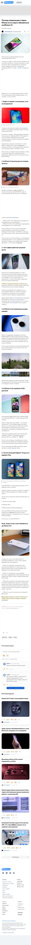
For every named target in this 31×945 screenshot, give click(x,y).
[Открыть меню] (2, 2)
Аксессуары (5, 905)
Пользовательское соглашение (9, 920)
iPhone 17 (19, 883)
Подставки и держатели (7, 897)
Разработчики (21, 907)
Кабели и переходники (7, 896)
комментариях (13, 659)
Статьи (15, 637)
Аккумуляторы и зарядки (8, 883)
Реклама (20, 914)
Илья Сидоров (6, 785)
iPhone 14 (20, 68)
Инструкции (20, 904)
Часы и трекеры (6, 888)
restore (10, 637)
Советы (20, 901)
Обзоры (4, 879)
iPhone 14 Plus (19, 597)
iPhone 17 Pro (20, 885)
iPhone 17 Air (20, 886)
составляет (15, 302)
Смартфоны (5, 885)
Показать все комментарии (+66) (15, 688)
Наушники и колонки (7, 881)
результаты (15, 217)
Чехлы (3, 890)
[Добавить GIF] (7, 655)
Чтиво (3, 912)
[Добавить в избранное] (24, 31)
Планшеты (4, 887)
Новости (4, 903)
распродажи (5, 600)
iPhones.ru (5, 932)
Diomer (8, 663)
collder (8, 674)
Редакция (20, 912)
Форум (4, 909)
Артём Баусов (6, 722)
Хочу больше (15, 857)
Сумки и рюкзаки (6, 894)
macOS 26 (19, 881)
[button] (28, 361)
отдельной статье (15, 448)
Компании (4, 910)
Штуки (3, 892)
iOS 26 (18, 879)
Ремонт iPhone (21, 909)
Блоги (3, 907)
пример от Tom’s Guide (15, 298)
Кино (3, 914)
